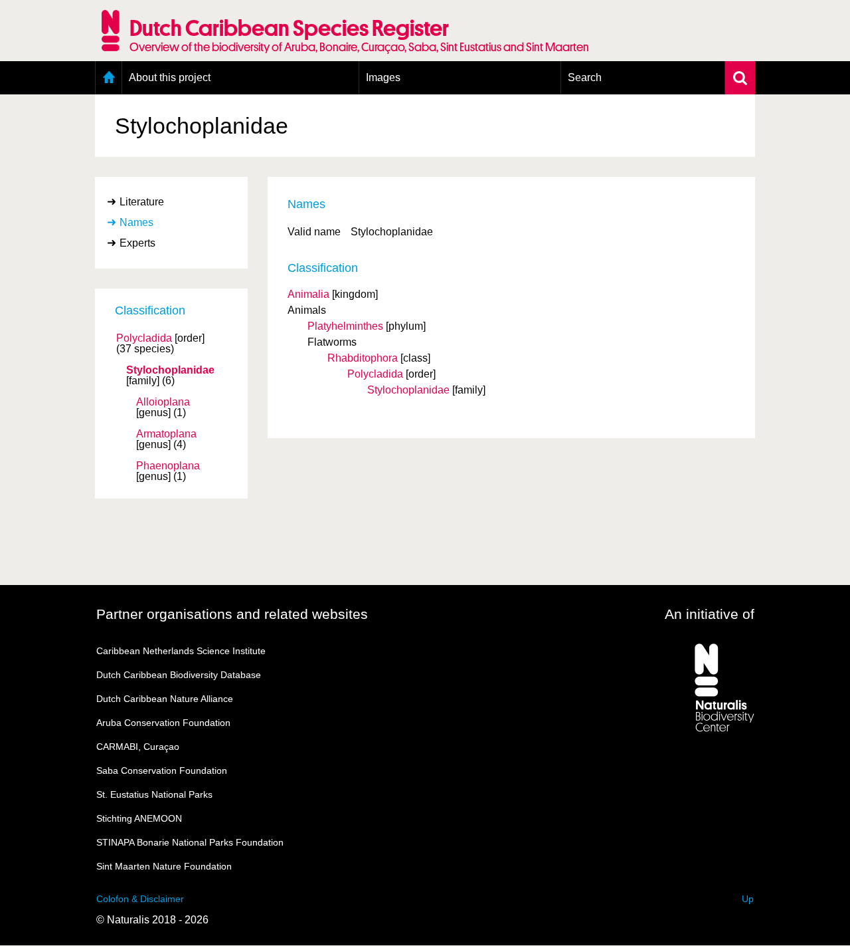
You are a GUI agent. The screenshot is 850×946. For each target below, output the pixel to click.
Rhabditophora (362, 358)
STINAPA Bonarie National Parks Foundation (190, 842)
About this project (170, 77)
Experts (137, 243)
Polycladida (144, 338)
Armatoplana (166, 434)
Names (136, 222)
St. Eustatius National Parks (154, 794)
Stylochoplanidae (170, 370)
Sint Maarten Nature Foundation (164, 866)
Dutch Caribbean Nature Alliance (164, 698)
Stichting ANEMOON (139, 818)
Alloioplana (163, 402)
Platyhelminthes (345, 326)
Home (109, 77)
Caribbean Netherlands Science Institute (181, 651)
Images (383, 77)
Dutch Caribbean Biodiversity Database (178, 674)
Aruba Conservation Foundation (163, 722)
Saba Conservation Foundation (161, 770)
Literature (142, 201)
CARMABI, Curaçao (137, 746)
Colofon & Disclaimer (140, 898)
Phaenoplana (168, 466)
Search (585, 77)
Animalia (308, 294)
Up (748, 898)
